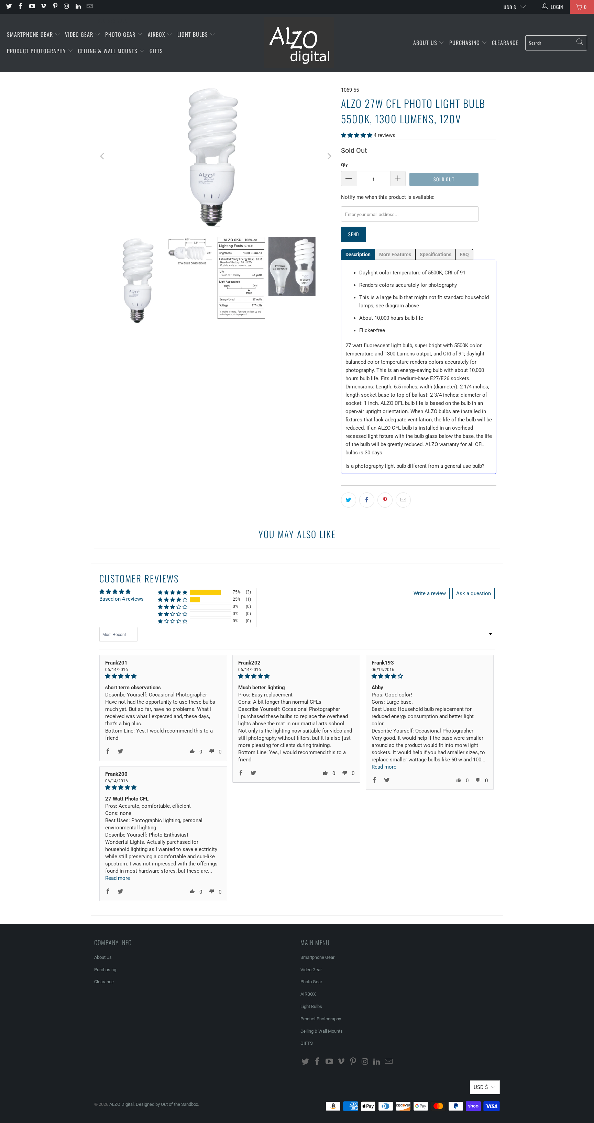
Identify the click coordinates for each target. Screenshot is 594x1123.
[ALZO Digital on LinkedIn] (77, 7)
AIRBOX (157, 34)
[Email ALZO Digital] (89, 7)
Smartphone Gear (31, 34)
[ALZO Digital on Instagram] (66, 7)
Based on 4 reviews (121, 599)
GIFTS (156, 51)
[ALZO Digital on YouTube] (31, 7)
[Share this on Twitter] (348, 500)
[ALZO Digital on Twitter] (8, 7)
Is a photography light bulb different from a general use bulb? (414, 466)
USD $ (510, 7)
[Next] (328, 156)
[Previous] (102, 156)
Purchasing (465, 42)
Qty (344, 164)
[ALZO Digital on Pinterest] (54, 7)
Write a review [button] (430, 593)
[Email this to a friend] (403, 500)
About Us (426, 42)
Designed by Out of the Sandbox (167, 1104)
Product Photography (37, 51)
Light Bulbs (193, 34)
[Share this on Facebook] (366, 500)
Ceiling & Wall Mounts (108, 51)
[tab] (358, 254)
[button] (356, 135)
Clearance (505, 42)
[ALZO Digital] (299, 43)
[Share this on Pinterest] (385, 500)
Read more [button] (384, 767)
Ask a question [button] (473, 593)
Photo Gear (121, 34)
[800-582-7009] (113, 7)
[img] (163, 676)
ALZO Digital (121, 1104)
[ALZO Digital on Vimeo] (43, 7)
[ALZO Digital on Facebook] (20, 7)
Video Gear (80, 34)
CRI (448, 273)
